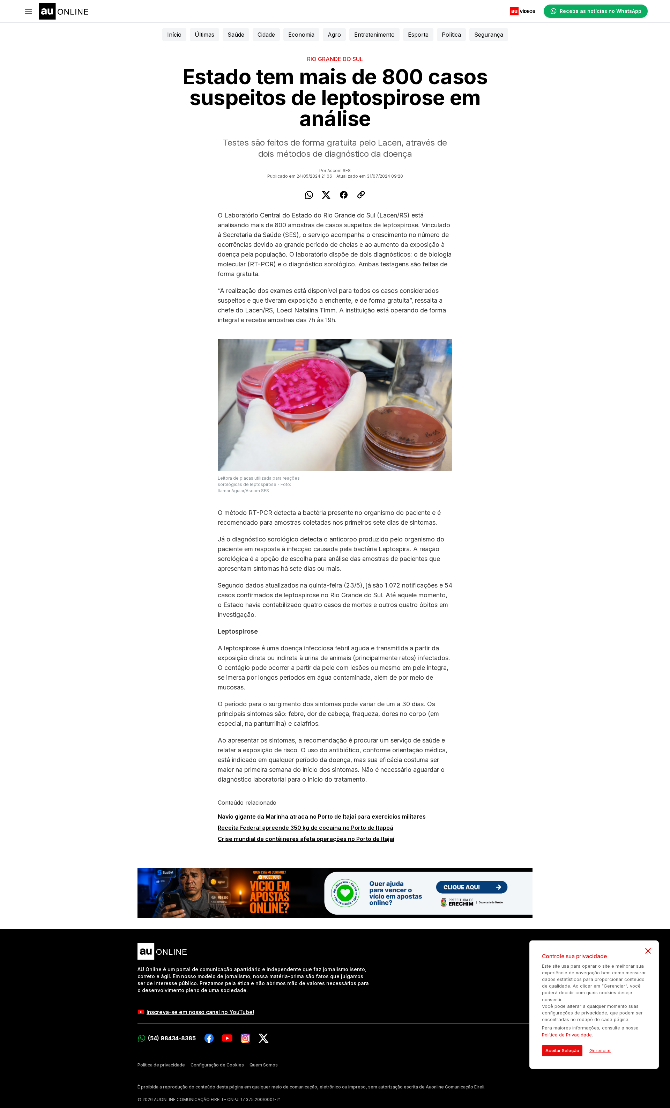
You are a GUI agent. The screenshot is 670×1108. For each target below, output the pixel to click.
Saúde (236, 34)
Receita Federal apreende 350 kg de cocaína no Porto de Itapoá (305, 827)
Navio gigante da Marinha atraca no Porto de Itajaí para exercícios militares (322, 816)
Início (174, 34)
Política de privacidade (161, 1065)
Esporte (418, 34)
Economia (301, 34)
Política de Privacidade (567, 1034)
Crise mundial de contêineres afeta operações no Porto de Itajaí (306, 838)
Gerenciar (600, 1050)
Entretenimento (374, 34)
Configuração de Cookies (217, 1065)
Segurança (488, 34)
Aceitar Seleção (562, 1050)
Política (451, 34)
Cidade (266, 34)
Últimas (204, 34)
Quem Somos (264, 1065)
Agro (334, 34)
